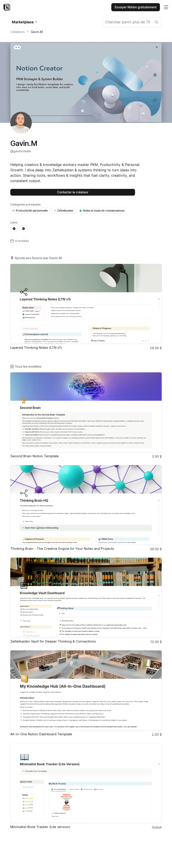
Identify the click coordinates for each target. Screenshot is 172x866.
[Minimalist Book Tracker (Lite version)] (86, 783)
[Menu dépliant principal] (166, 7)
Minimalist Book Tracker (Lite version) (40, 827)
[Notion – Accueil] (7, 7)
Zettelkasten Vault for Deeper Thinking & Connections (53, 641)
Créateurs (17, 32)
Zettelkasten (65, 210)
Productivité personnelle (32, 210)
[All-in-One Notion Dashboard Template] (86, 690)
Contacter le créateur (72, 192)
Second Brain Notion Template (34, 456)
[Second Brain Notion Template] (86, 412)
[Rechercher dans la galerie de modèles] (156, 22)
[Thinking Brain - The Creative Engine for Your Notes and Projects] (86, 505)
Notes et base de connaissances (104, 210)
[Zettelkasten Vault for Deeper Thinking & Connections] (86, 597)
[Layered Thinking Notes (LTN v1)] (86, 304)
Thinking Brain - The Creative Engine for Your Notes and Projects (62, 548)
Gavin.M (37, 32)
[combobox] (132, 22)
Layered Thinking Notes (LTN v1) (36, 347)
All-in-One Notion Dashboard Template (41, 734)
